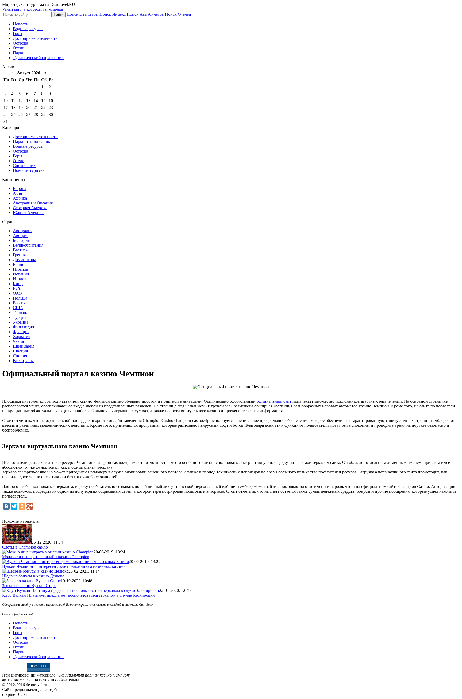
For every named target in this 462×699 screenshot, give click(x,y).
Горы (17, 33)
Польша (20, 298)
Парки (19, 53)
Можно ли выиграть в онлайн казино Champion (45, 556)
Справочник (24, 165)
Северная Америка (30, 207)
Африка (20, 198)
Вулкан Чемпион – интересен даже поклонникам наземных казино (63, 566)
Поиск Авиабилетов (145, 14)
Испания (21, 274)
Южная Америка (28, 212)
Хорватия (21, 336)
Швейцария (23, 346)
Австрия (20, 235)
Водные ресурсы (28, 28)
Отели (18, 48)
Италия (19, 279)
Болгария (21, 240)
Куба (17, 288)
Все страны (23, 360)
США (18, 307)
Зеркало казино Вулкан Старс (29, 585)
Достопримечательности (35, 38)
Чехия (18, 341)
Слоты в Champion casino (25, 547)
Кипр (18, 283)
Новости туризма (28, 170)
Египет (19, 264)
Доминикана (24, 259)
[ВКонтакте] (6, 506)
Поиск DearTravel (82, 14)
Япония (20, 356)
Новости (21, 24)
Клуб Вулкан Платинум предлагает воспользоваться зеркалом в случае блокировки (78, 595)
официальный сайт (274, 401)
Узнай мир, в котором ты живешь (32, 9)
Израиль (20, 269)
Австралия (22, 230)
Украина (20, 322)
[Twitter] (14, 506)
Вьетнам (20, 250)
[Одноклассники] (22, 506)
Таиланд (20, 312)
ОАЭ (17, 293)
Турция (19, 317)
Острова (20, 43)
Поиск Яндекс (112, 14)
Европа (19, 188)
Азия (17, 193)
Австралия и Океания (33, 203)
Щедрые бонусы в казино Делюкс (33, 576)
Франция (21, 331)
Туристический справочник (38, 57)
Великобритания (28, 245)
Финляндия (23, 327)
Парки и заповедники (33, 141)
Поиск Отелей (178, 14)
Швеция (20, 351)
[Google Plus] (29, 506)
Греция (19, 255)
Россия (19, 303)
